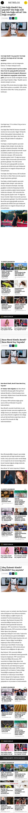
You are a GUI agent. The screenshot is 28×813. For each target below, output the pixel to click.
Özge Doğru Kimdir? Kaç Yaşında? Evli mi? (7, 328)
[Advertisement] (14, 45)
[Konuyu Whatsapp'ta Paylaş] (16, 18)
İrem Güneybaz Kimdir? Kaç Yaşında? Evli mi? (20, 328)
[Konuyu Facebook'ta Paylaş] (10, 18)
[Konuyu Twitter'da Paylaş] (13, 18)
